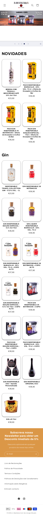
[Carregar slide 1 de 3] (18, 43)
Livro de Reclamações (13, 463)
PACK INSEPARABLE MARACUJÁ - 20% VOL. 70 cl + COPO (31, 344)
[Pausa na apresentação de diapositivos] (40, 43)
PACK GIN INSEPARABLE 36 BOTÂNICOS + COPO (31, 305)
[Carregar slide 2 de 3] (21, 43)
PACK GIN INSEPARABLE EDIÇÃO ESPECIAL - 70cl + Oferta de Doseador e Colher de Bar (32, 134)
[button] (4, 5)
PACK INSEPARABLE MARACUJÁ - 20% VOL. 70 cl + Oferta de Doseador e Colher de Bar (32, 89)
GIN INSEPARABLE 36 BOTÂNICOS (31, 187)
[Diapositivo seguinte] (28, 43)
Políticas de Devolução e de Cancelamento (21, 479)
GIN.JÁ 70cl (11, 419)
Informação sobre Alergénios (15, 484)
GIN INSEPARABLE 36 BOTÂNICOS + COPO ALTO (31, 265)
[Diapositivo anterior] (14, 43)
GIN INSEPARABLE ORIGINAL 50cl (32, 383)
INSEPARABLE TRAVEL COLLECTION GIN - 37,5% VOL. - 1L (11, 188)
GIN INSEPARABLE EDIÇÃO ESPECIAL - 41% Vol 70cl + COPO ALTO (11, 306)
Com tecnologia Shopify (28, 513)
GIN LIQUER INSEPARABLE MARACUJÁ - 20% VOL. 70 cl (31, 227)
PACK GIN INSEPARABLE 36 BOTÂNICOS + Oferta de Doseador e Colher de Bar (11, 133)
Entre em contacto (11, 489)
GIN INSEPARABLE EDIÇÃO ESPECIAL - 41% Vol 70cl (11, 226)
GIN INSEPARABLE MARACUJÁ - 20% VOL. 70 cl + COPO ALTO (11, 266)
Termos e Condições (12, 473)
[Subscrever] (35, 454)
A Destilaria (16, 513)
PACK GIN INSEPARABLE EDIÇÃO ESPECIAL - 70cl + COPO (11, 345)
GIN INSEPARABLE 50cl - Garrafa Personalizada (11, 384)
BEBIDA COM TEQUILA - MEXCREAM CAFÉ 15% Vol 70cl (11, 92)
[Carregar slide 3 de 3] (24, 43)
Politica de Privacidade (13, 468)
